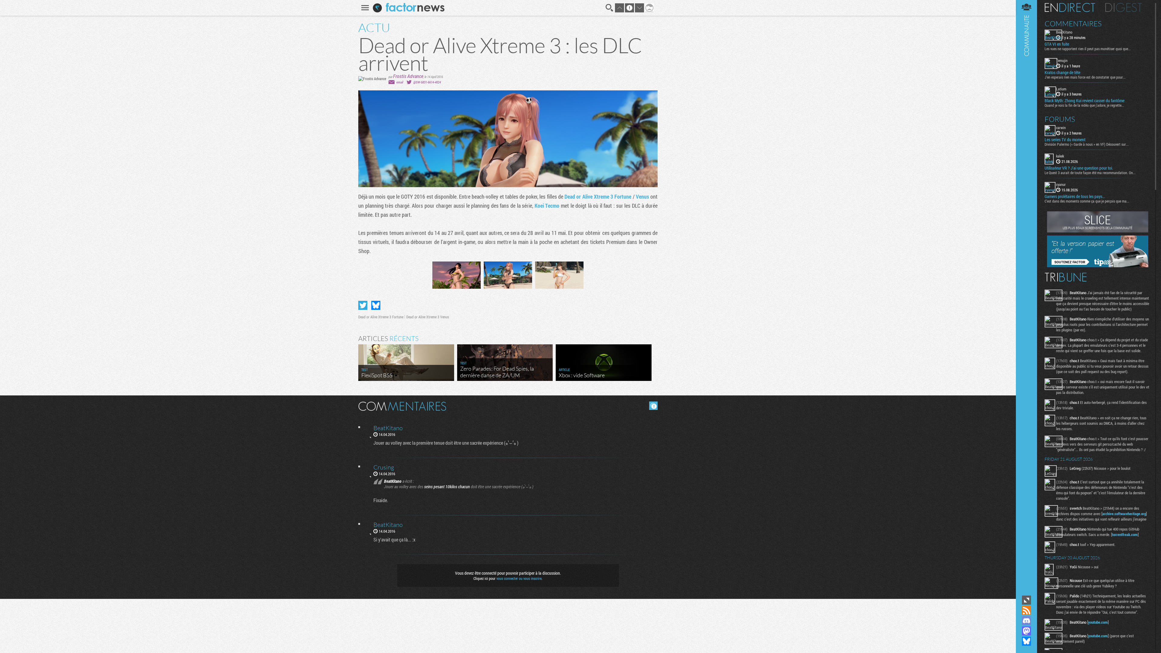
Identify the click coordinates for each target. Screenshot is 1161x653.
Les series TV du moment (1065, 139)
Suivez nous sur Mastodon (1026, 630)
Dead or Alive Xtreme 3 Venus (427, 316)
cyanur (1061, 184)
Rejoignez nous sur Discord (1026, 620)
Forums (1060, 119)
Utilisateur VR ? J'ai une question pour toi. (1079, 168)
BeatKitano (1064, 32)
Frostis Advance (408, 76)
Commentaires (1073, 23)
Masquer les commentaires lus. (653, 405)
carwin (1061, 127)
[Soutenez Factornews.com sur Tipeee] (1097, 265)
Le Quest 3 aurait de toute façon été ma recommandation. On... (1090, 172)
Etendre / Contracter (1026, 600)
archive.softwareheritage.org (1124, 513)
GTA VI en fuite (1057, 44)
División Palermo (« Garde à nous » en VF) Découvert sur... (1087, 144)
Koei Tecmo (547, 205)
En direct (1070, 7)
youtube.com (1098, 622)
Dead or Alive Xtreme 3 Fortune (597, 196)
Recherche (609, 7)
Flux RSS (1026, 610)
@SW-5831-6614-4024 (427, 82)
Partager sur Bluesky (375, 305)
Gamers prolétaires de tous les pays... (1075, 196)
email (399, 82)
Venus (642, 196)
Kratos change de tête (1062, 72)
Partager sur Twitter (362, 305)
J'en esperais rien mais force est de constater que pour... (1085, 77)
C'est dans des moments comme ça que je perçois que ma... (1087, 201)
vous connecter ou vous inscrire (518, 578)
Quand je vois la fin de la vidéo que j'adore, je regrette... (1084, 105)
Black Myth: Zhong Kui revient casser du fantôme (1084, 100)
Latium (1061, 88)
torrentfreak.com (1125, 534)
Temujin (1062, 60)
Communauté (1026, 297)
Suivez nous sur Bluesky (1026, 641)
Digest (1123, 7)
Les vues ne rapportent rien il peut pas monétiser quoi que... (1088, 48)
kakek (1060, 156)
